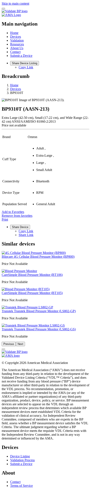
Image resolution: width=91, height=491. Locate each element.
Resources (17, 44)
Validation (17, 40)
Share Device (20, 227)
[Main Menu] (3, 8)
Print (5, 219)
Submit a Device (21, 55)
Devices (15, 36)
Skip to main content (15, 3)
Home (14, 33)
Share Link (26, 235)
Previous (8, 344)
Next (20, 344)
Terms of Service (21, 485)
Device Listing (20, 456)
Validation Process (22, 460)
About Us (16, 48)
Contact (15, 52)
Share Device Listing (24, 63)
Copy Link (26, 67)
